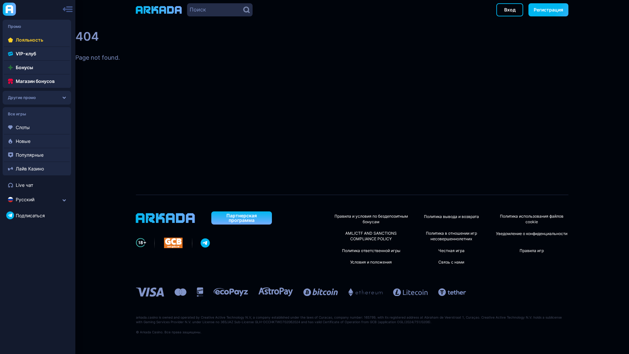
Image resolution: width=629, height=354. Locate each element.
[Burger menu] (68, 9)
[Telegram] (205, 243)
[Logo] (9, 8)
